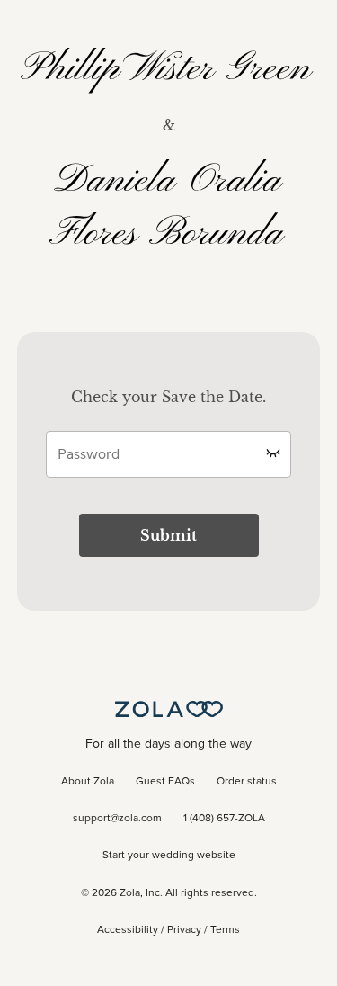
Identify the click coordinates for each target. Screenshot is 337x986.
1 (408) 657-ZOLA (224, 818)
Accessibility (127, 930)
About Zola (87, 781)
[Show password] (273, 452)
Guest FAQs (165, 781)
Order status (247, 781)
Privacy (184, 930)
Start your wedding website (168, 855)
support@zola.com (117, 818)
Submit (168, 535)
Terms (225, 930)
